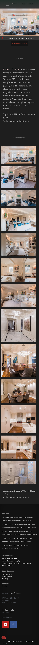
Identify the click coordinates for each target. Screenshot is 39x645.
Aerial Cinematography (11, 561)
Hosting (5, 579)
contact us (15, 548)
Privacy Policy (30, 641)
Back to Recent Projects (19, 43)
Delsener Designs (11, 69)
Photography (7, 576)
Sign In (4, 586)
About (23, 3)
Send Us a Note (8, 610)
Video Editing (7, 566)
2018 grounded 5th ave (24, 38)
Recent (14, 3)
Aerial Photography (9, 558)
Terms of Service (14, 641)
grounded (10, 38)
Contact (31, 3)
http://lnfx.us (15, 593)
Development (7, 574)
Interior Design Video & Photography (16, 563)
